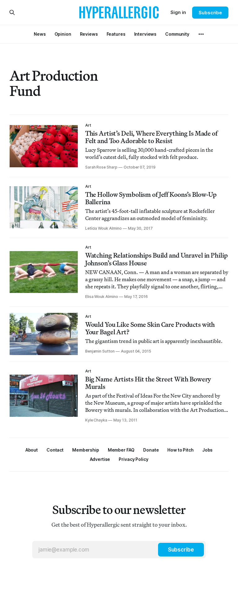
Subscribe (210, 13)
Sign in (178, 12)
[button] (85, 450)
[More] (201, 34)
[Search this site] (12, 12)
